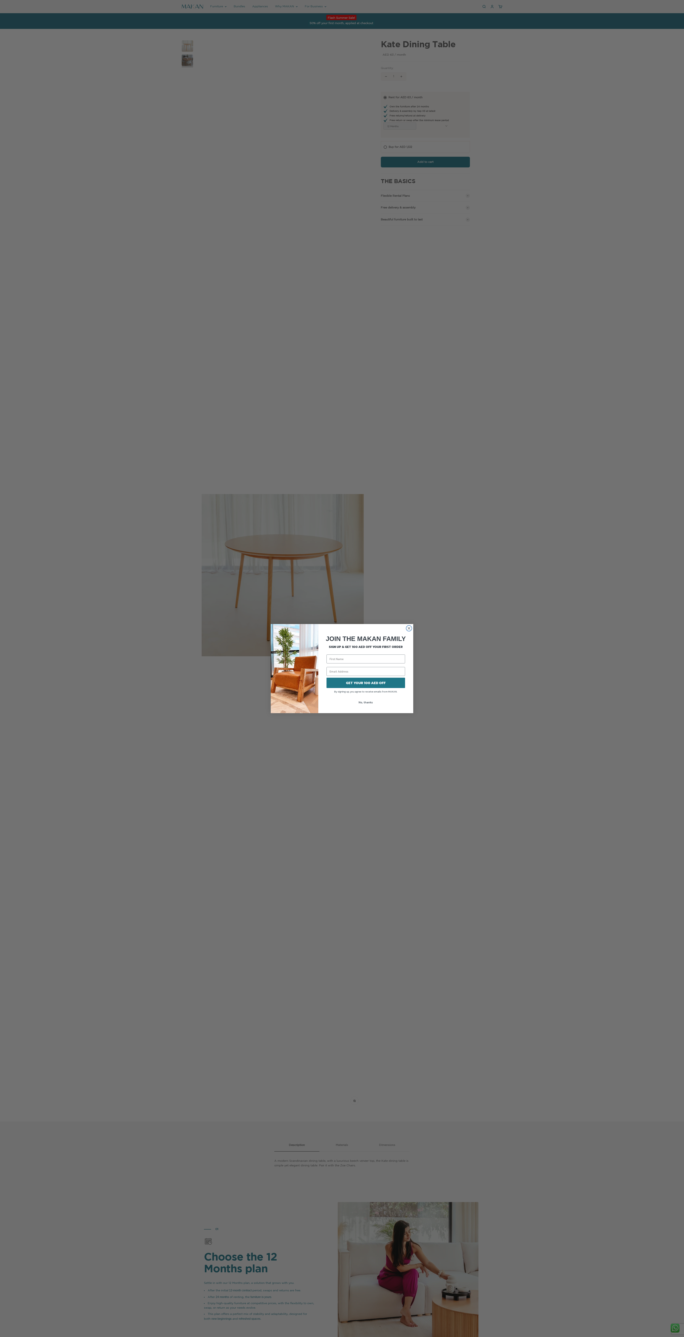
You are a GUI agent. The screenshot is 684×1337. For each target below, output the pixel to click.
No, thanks (366, 702)
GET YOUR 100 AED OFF (366, 683)
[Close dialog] (409, 628)
